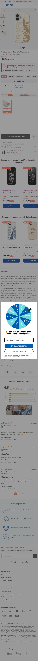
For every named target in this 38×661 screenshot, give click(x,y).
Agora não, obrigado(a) (19, 351)
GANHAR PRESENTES (19, 346)
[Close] (34, 304)
